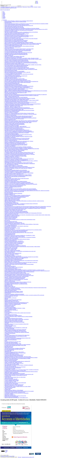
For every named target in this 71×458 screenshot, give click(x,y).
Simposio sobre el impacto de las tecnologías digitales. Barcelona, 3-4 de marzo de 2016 (19, 48)
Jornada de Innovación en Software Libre (11, 213)
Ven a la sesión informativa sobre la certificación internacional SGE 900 (16, 65)
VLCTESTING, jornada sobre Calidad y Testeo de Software (15, 236)
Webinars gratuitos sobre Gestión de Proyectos (12, 199)
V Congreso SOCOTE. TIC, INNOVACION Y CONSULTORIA (16, 331)
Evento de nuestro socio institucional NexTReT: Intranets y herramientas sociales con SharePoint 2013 (21, 81)
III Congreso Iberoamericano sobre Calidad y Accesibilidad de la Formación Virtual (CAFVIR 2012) (21, 203)
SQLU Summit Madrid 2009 (9, 328)
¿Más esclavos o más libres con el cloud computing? (13, 151)
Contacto (39, 6)
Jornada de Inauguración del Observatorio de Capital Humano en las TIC (17, 302)
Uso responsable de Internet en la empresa (11, 133)
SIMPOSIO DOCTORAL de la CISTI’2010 (12, 301)
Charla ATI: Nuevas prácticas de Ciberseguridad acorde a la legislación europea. (18, 50)
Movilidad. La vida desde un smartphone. (11, 238)
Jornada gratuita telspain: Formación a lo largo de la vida (14, 26)
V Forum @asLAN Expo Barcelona (11, 339)
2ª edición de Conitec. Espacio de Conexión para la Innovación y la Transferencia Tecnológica (20, 237)
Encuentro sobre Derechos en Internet (11, 70)
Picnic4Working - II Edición (9, 306)
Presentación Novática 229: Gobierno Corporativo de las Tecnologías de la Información (19, 86)
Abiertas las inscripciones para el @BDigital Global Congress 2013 (16, 142)
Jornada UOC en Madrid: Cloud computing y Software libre (14, 56)
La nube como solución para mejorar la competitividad (13, 243)
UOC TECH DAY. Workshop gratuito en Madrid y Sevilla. (14, 63)
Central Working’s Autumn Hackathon (11, 248)
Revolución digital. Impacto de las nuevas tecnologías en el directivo (16, 85)
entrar (32, 5)
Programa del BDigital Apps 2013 (10, 119)
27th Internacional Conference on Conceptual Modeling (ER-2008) (16, 336)
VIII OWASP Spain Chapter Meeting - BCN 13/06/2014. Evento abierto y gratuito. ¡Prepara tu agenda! (22, 100)
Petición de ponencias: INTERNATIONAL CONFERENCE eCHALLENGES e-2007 (19, 374)
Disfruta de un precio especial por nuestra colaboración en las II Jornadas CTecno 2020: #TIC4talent (21, 38)
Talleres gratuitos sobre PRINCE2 (10, 266)
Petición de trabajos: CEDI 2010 (10, 286)
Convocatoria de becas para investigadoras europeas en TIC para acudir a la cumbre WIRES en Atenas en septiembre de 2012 (25, 207)
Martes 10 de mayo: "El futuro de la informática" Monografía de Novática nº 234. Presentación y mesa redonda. (23, 43)
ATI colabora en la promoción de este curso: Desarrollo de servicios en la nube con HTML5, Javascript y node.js (23, 59)
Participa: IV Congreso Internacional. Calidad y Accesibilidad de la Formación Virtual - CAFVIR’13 (21, 160)
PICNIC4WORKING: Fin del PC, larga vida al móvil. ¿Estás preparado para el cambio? (19, 275)
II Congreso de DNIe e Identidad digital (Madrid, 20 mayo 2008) (15, 345)
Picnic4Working (7, 317)
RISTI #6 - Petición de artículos (10, 281)
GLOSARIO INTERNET (4, 7)
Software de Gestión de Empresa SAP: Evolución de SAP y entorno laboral (17, 335)
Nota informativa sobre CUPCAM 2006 (11, 383)
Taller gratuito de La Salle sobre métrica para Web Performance (15, 176)
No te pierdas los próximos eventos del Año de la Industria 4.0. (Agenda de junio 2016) (19, 35)
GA (4, 9)
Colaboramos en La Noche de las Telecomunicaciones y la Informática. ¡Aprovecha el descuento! (21, 114)
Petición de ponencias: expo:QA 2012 (11, 221)
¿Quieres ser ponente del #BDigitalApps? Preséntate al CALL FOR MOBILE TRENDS (19, 131)
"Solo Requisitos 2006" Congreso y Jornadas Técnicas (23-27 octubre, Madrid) (18, 386)
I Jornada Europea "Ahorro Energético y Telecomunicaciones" (15, 392)
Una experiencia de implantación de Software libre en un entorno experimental (17, 344)
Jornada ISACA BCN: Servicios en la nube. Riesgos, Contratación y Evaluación (18, 146)
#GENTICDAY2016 (8, 22)
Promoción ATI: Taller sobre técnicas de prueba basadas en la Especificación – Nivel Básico (20, 154)
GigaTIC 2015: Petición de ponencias (11, 77)
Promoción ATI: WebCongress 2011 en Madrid (12, 227)
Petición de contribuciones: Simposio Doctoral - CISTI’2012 (14, 223)
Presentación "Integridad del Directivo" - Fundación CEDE (14, 241)
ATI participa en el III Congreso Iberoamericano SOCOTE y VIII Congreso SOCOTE (19, 232)
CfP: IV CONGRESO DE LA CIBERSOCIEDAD (13, 315)
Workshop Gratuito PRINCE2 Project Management (13, 299)
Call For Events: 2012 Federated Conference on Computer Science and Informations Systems (20, 219)
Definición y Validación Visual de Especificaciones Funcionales (15, 277)
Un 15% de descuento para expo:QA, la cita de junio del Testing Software (17, 67)
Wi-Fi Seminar (7, 334)
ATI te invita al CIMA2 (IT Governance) (11, 112)
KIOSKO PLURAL (13, 7)
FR (9, 9)
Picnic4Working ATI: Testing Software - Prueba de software (14, 204)
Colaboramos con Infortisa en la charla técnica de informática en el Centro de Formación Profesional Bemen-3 (23, 103)
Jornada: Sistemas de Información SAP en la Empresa (13, 318)
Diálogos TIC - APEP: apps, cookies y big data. (12, 106)
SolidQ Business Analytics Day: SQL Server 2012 (13, 161)
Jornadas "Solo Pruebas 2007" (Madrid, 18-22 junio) (13, 362)
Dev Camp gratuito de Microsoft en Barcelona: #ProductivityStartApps (16, 149)
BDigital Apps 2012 (8, 177)
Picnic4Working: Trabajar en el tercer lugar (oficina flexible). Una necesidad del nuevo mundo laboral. (21, 260)
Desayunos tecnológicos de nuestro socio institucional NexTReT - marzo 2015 (17, 72)
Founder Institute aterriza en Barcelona (11, 180)
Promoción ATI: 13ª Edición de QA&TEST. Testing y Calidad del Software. (17, 87)
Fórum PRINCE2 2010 (8, 284)
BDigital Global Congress (9, 285)
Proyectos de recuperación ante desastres (11, 359)
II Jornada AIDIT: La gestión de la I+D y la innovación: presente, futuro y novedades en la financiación (21, 369)
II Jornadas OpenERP (8, 326)
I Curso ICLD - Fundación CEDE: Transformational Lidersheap (15, 197)
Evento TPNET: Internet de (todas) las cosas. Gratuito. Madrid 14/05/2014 (17, 99)
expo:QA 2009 (7, 313)
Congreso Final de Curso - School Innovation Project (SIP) (14, 191)
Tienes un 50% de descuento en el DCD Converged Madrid (14, 71)
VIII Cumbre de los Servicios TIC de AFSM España (13, 57)
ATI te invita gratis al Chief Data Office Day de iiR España (14, 27)
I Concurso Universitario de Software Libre (12, 379)
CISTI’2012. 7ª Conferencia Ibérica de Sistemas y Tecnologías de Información (17, 195)
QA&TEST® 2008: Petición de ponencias (12, 353)
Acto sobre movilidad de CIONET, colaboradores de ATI (14, 173)
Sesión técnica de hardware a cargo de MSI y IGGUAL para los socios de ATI (17, 127)
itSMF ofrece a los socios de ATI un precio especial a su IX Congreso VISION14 (18, 91)
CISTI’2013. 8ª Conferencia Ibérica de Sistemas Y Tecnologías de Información (17, 182)
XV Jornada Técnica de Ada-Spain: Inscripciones (13, 367)
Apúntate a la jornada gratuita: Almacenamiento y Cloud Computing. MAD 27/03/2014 (19, 104)
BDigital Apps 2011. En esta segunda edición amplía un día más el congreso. (17, 239)
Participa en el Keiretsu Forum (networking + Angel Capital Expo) (15, 126)
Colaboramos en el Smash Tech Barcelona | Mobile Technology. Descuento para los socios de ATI (21, 121)
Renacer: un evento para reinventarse (11, 360)
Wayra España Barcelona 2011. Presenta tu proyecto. (13, 222)
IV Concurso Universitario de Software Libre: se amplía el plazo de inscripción (17, 312)
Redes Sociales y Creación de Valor (10, 249)
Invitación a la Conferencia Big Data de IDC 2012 (13, 186)
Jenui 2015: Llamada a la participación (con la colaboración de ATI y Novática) (18, 80)
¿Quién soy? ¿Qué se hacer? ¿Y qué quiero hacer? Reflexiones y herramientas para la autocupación (21, 184)
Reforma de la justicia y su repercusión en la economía (13, 321)
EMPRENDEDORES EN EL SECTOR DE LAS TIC (14, 292)
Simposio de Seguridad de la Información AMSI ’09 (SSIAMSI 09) (16, 303)
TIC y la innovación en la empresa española (12, 364)
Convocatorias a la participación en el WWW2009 (13, 338)
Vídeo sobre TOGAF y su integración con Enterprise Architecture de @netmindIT (18, 130)
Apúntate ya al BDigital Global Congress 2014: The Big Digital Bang (16, 97)
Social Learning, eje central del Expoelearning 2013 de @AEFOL (15, 155)
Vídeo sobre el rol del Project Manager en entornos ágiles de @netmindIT (17, 132)
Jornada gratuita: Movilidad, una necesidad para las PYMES (14, 322)
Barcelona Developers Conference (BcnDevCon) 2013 (14, 128)
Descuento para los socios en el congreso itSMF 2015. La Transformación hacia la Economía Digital (21, 62)
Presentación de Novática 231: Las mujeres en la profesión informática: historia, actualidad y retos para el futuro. (23, 64)
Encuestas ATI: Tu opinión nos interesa (11, 31)
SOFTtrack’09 (7, 310)
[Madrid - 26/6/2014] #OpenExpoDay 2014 (12, 96)
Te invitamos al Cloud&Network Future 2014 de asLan (14, 105)
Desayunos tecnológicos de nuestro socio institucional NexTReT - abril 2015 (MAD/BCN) (19, 68)
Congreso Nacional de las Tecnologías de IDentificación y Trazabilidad (16, 279)
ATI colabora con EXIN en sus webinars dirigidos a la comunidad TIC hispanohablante (19, 172)
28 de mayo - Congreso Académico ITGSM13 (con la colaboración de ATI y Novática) (19, 141)
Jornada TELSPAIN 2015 (9, 55)
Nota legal (19, 457)
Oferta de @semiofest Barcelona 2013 (11, 140)
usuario (6, 5)
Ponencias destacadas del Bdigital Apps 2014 (12, 83)
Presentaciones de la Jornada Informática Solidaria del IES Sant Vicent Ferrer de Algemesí (19, 110)
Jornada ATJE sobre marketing (10, 228)
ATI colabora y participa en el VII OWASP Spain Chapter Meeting (15, 263)
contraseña (19, 5)
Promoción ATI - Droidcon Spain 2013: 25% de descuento (14, 118)
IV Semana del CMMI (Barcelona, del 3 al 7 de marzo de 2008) (15, 352)
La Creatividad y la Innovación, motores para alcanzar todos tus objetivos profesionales (19, 153)
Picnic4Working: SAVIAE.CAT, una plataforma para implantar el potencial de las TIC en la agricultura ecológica (23, 229)
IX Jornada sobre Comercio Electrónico (11, 342)
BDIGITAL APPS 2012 (9, 187)
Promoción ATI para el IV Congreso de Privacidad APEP (14, 39)
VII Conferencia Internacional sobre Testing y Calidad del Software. (16, 282)
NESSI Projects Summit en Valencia (10, 290)
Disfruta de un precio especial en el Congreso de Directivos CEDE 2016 (16, 34)
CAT (3, 9)
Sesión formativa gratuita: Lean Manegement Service (13, 259)
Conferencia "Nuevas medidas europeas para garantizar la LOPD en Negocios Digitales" (19, 264)
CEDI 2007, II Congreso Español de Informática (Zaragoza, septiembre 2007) (17, 361)
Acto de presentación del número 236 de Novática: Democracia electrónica (17, 24)
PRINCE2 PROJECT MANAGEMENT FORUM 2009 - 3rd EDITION (17, 319)
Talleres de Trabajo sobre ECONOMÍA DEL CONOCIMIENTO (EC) (16, 397)
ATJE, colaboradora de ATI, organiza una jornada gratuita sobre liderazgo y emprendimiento (20, 163)
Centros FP (12, 6)
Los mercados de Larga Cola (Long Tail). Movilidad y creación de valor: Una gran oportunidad (20, 188)
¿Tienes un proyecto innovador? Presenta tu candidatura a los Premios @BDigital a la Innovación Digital (22, 148)
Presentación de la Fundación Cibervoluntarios (12, 288)
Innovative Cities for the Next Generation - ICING (13, 343)
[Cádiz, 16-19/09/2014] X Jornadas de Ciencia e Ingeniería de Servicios (16, 89)
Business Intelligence (8, 311)
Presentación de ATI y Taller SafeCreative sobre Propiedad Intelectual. (16, 230)
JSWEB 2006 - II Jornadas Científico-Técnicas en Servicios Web (15, 395)
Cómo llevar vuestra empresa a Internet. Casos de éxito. (14, 320)
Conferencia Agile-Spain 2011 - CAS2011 (11, 244)
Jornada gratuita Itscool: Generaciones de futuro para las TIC (14, 33)
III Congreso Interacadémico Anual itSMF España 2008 (14, 349)
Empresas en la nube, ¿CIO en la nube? (11, 247)
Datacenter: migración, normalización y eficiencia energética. (15, 150)
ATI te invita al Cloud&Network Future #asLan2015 (13, 73)
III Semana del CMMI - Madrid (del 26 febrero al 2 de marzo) (15, 373)
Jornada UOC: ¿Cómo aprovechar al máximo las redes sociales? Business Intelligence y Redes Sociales (21, 224)
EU (5, 9)
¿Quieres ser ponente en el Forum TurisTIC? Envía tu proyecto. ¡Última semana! (18, 49)
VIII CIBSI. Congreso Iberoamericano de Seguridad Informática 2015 (16, 54)
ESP (1, 9)
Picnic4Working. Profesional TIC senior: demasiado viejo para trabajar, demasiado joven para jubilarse (21, 256)
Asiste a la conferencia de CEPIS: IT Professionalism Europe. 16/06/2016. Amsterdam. (19, 42)
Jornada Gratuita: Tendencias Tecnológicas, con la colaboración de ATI (16, 257)
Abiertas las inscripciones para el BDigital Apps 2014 (13, 84)
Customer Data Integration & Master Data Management (14, 355)
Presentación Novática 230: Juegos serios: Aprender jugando (14, 78)
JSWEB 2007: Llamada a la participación (11, 372)
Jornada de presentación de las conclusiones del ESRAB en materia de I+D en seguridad (19, 391)
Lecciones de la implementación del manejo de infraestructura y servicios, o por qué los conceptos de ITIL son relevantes (24, 295)
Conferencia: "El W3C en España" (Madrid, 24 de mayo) (14, 363)
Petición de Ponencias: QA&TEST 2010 (11, 300)
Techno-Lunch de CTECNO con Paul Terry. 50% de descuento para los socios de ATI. (19, 25)
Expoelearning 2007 (8, 376)
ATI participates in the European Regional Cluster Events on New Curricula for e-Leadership (20, 98)
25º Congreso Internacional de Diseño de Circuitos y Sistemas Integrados (17, 276)
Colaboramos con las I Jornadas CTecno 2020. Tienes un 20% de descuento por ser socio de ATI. (20, 61)
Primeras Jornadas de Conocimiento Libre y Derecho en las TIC (15, 330)
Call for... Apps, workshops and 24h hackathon (12, 250)
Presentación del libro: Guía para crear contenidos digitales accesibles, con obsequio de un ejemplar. (21, 69)
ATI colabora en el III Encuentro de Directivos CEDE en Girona (15, 272)
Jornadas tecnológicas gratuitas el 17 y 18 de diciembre (14, 165)
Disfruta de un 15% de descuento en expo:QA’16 (13, 37)
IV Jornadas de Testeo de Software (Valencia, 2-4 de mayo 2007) (15, 370)
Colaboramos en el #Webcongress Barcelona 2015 (13, 76)
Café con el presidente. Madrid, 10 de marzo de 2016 (13, 45)
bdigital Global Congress (9, 324)
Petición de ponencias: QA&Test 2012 (11, 217)
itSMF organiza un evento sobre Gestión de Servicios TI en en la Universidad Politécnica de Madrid (21, 357)
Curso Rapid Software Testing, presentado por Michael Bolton (15, 348)
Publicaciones (24, 6)
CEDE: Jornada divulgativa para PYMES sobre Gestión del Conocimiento (17, 332)
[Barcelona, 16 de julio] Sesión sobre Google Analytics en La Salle (16, 92)
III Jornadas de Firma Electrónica (10, 387)
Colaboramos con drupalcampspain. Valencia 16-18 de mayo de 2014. (16, 101)
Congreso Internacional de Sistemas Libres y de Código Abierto (15, 377)
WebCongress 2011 (8, 265)
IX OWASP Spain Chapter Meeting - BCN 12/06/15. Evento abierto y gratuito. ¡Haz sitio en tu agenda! (22, 58)
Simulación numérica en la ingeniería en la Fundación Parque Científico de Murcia (18, 175)
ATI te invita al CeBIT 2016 (9, 47)
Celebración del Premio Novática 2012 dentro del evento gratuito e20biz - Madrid (18, 122)
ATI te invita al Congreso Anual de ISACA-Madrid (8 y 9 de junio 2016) (17, 36)
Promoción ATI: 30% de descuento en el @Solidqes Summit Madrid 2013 (17, 139)
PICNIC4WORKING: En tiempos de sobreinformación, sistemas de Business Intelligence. (19, 271)
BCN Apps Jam (7, 220)
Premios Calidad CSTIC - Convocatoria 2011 (12, 261)
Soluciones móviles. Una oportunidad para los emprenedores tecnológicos (17, 196)
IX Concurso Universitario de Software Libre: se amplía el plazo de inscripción (17, 82)
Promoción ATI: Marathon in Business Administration (13, 193)
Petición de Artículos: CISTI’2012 (10, 218)
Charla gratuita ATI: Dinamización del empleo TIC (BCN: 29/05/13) (16, 144)
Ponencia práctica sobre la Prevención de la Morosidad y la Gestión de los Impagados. (19, 147)
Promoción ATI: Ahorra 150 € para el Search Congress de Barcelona (16, 211)
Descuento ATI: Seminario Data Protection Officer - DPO (14, 109)
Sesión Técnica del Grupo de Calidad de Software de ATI (14, 384)
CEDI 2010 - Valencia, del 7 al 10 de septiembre (12, 280)
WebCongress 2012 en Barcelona (10, 201)
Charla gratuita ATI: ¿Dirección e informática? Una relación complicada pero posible (18, 136)
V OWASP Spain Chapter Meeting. (10, 325)
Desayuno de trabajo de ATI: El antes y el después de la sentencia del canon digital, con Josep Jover (21, 262)
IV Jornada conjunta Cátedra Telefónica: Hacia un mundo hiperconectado (17, 178)
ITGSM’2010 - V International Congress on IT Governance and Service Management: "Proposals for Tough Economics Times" (26, 287)
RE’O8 (6, 340)
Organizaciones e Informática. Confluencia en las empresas (14, 294)
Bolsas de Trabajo (30, 6)
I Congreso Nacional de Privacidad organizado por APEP (14, 258)
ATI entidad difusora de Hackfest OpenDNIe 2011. (13, 255)
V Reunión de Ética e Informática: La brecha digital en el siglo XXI (16, 375)
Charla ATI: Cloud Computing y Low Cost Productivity (14, 267)
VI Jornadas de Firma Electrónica (10, 307)
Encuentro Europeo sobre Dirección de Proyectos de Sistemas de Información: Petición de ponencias (21, 371)
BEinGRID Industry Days (9, 346)
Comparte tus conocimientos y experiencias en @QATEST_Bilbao (16, 156)
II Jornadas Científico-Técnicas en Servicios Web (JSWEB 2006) (15, 382)
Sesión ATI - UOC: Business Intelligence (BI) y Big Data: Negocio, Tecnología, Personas (19, 113)
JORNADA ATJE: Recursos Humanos (11, 216)
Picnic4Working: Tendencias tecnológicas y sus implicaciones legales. (16, 283)
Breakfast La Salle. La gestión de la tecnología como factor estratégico (16, 166)
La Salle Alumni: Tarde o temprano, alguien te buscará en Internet (15, 231)
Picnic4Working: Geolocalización (10, 137)
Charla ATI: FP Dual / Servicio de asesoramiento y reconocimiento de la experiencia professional (20, 117)
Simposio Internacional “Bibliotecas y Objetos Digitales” (14, 390)
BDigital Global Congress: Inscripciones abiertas (13, 198)
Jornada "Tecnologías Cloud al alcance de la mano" (13, 253)
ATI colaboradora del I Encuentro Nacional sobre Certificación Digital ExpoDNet (18, 116)
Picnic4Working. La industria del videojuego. (12, 215)
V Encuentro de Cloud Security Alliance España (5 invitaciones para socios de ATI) (18, 52)
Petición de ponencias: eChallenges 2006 (11, 396)
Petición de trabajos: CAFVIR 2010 (10, 297)
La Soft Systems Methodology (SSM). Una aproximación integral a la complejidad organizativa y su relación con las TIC (24, 269)
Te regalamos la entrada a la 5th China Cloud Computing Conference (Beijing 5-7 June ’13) (20, 152)
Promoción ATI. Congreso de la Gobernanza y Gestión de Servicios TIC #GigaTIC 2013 (19, 158)
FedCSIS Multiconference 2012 (10, 234)
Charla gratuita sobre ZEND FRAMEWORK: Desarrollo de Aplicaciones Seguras (18, 134)
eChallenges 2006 (7, 389)
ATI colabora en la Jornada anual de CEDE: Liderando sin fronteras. (16, 181)
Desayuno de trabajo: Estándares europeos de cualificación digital (15, 21)
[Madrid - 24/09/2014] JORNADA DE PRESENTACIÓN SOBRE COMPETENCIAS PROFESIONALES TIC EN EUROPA (26, 90)
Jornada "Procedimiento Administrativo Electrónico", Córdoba (15, 308)
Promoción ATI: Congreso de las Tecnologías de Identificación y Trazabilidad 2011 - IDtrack (20, 235)
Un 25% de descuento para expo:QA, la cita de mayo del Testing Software (17, 102)
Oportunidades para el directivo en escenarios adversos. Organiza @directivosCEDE (18, 162)
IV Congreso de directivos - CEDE (10, 381)
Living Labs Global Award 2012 (10, 233)
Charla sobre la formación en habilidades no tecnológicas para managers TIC (17, 107)
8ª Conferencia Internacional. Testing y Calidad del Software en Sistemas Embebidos (18, 316)
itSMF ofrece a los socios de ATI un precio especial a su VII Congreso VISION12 (18, 174)
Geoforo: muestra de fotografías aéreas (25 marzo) (13, 289)
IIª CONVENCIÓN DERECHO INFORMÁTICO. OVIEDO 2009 (16, 327)
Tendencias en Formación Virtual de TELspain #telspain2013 (15, 124)
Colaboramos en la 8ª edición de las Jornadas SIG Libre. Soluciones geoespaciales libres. (19, 108)
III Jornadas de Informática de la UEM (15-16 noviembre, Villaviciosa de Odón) (18, 356)
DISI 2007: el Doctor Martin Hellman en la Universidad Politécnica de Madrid (17, 358)
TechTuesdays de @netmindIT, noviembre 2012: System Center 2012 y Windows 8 (18, 168)
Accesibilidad (2, 6)
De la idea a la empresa (8, 169)
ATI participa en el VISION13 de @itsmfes (12, 125)
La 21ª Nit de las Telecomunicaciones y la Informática (13, 51)
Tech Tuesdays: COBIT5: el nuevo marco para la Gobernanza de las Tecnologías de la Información (21, 189)
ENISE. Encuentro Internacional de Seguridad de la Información (15, 245)
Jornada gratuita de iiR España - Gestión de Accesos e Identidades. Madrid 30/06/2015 (19, 20)
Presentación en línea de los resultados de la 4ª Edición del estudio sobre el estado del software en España (22, 44)
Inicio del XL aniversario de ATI (10, 394)
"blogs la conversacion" (8, 388)
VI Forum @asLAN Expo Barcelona (11, 314)
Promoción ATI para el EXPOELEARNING (12, 111)
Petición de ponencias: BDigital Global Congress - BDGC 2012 (15, 209)
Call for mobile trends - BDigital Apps (11, 93)
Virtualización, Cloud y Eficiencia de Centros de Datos (14, 210)
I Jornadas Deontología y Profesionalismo (11, 202)
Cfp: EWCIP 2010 (8, 293)
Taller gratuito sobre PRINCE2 (10, 252)
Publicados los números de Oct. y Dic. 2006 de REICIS (14, 385)
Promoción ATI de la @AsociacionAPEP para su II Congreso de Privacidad (17, 138)
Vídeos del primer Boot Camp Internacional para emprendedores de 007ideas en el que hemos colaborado (22, 28)
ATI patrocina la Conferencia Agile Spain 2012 (12, 179)
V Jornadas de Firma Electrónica (10, 333)
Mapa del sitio (7, 6)
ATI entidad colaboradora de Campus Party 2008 (13, 341)
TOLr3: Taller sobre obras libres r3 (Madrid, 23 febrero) (14, 291)
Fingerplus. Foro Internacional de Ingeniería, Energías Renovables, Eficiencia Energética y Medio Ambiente (22, 246)
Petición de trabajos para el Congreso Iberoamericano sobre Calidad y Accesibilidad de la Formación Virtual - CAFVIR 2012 (25, 208)
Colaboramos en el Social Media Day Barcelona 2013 (13, 135)
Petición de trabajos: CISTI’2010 (10, 305)
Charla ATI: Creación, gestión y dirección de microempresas (14, 123)
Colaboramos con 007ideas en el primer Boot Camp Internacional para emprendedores (19, 30)
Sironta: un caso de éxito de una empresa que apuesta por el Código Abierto (17, 273)
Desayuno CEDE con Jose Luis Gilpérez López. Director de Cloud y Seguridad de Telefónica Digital (21, 120)
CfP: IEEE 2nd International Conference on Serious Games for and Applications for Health (19, 167)
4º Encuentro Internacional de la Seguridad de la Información (15, 278)
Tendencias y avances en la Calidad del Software (13, 304)
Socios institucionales (18, 6)
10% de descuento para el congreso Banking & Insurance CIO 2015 (16, 66)
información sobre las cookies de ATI (28, 457)
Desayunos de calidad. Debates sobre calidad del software (14, 354)
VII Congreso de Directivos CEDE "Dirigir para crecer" (14, 242)
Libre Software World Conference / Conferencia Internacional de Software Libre (18, 274)
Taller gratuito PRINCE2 (9, 205)
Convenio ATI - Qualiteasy (9, 393)
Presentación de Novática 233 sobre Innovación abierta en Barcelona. (16, 53)
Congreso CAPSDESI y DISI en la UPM (11, 380)
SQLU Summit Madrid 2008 (9, 350)
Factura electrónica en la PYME (10, 368)
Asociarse (35, 6)
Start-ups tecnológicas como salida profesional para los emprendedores (16, 40)
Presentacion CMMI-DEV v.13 (10, 194)
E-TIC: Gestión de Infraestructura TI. (11, 225)
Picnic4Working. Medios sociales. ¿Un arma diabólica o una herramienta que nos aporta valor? (20, 251)
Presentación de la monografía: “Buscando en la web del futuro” (15, 366)
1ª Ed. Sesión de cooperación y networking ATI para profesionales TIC (16, 159)
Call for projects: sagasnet (9, 378)
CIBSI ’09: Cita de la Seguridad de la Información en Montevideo (15, 329)
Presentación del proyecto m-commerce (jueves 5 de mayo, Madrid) (16, 41)
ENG (7, 9)
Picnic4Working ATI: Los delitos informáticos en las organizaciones (16, 170)
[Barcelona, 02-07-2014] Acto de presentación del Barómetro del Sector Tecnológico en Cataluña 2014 (21, 95)
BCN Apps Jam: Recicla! (9, 192)
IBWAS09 (6, 298)
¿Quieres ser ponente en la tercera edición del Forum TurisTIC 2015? (16, 75)
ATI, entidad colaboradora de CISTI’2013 (11, 164)
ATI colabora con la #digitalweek (10, 145)
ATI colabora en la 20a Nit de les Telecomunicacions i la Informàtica (16, 79)
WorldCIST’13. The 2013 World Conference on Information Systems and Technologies (19, 183)
